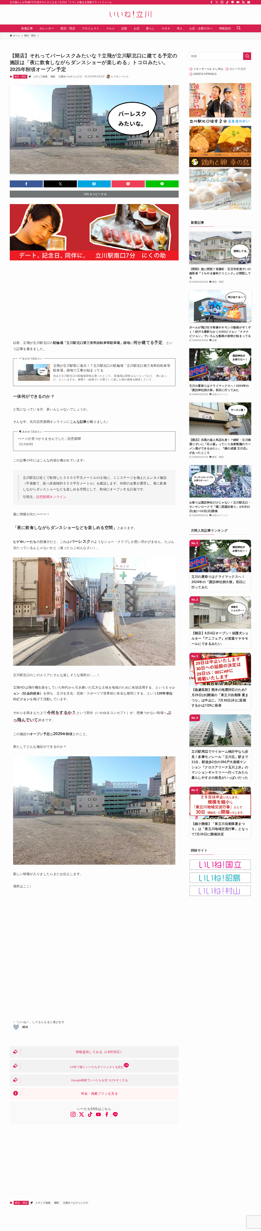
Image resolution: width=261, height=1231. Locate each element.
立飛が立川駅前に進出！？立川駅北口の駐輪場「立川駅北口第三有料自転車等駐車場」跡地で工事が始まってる (111, 368)
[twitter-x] (216, 2)
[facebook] (211, 2)
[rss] (243, 2)
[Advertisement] (94, 297)
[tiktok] (227, 2)
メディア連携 (40, 76)
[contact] (248, 2)
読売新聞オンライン (51, 497)
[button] (26, 183)
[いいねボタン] (16, 1027)
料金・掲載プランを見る (99, 1093)
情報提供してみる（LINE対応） (99, 1052)
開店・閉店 (20, 76)
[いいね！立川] (130, 14)
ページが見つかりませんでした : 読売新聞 (49, 438)
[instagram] (222, 2)
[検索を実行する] (247, 56)
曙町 (53, 76)
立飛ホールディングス (70, 76)
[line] (232, 2)
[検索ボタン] (238, 28)
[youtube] (238, 2)
